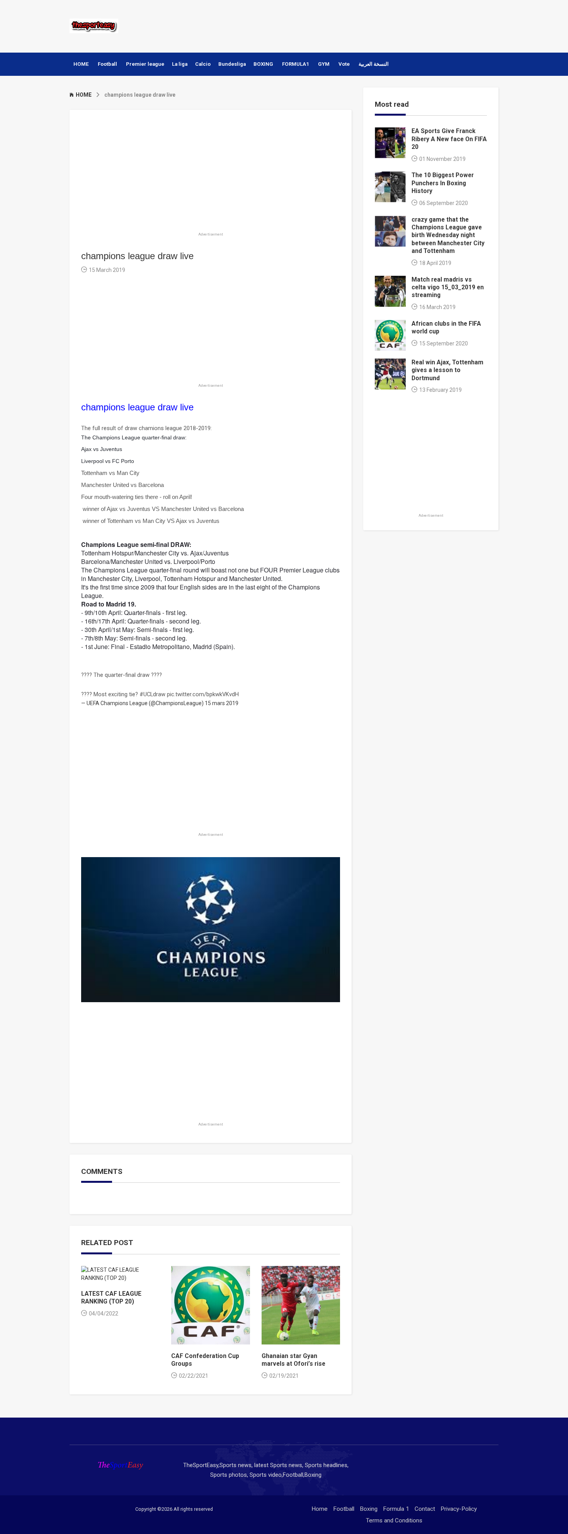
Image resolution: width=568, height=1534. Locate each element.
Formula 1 (396, 1508)
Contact (425, 1508)
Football (107, 64)
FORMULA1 (295, 64)
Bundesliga (232, 64)
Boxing (369, 1508)
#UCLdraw (152, 694)
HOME (81, 64)
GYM (324, 64)
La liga (179, 64)
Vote (344, 64)
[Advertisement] (357, 25)
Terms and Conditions (394, 1520)
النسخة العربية (374, 64)
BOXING (263, 64)
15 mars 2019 (221, 703)
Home (319, 1508)
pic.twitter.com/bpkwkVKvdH (203, 694)
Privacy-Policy (458, 1508)
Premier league (145, 64)
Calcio (203, 64)
